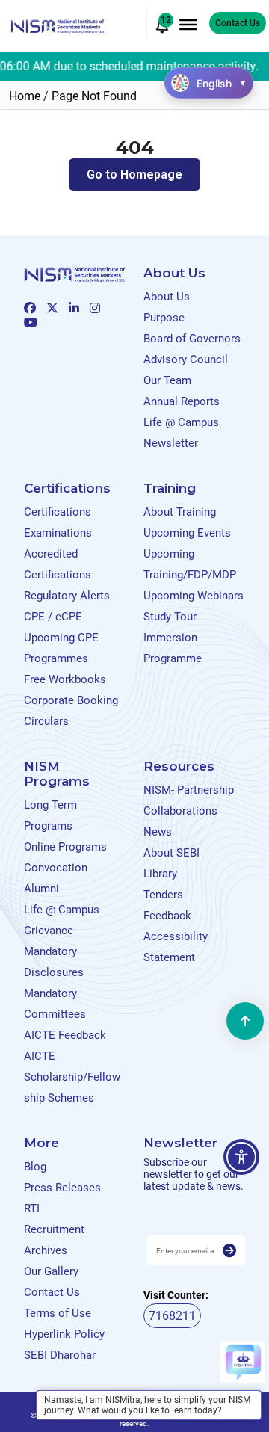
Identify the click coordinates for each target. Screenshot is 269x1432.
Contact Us (237, 23)
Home (24, 96)
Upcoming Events (187, 533)
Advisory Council (185, 359)
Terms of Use (57, 1313)
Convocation (55, 867)
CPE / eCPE (53, 616)
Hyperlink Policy (64, 1334)
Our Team (167, 380)
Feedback (167, 915)
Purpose (164, 317)
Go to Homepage (134, 174)
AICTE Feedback (65, 1035)
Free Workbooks (65, 679)
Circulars (46, 721)
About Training (179, 512)
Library (160, 873)
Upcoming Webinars (193, 595)
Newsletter (170, 443)
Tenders (163, 894)
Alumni (41, 888)
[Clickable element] (57, 25)
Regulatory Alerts (67, 595)
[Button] (229, 1251)
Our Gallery (51, 1271)
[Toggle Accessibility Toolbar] (241, 1157)
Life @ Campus (181, 422)
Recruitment (54, 1229)
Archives (45, 1250)
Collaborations (180, 811)
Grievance (48, 930)
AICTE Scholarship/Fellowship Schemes (72, 1077)
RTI (32, 1208)
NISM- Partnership (188, 790)
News (157, 832)
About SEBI (171, 852)
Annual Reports (181, 401)
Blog (35, 1166)
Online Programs (65, 847)
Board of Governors (192, 338)
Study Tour (170, 616)
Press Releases (62, 1187)
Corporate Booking (71, 700)
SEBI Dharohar (60, 1355)
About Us (166, 296)
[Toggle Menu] (188, 24)
